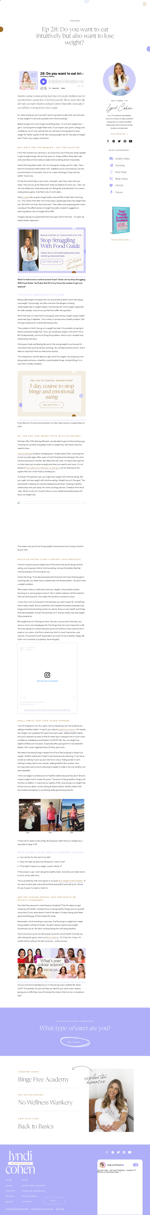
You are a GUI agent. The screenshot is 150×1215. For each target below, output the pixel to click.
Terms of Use (48, 1209)
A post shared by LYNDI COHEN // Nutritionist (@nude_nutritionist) (47, 710)
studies (26, 197)
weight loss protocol (67, 729)
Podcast (75, 21)
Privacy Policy (36, 1209)
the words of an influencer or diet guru (43, 468)
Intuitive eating (24, 453)
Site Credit (60, 1209)
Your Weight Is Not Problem (71, 881)
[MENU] (144, 5)
